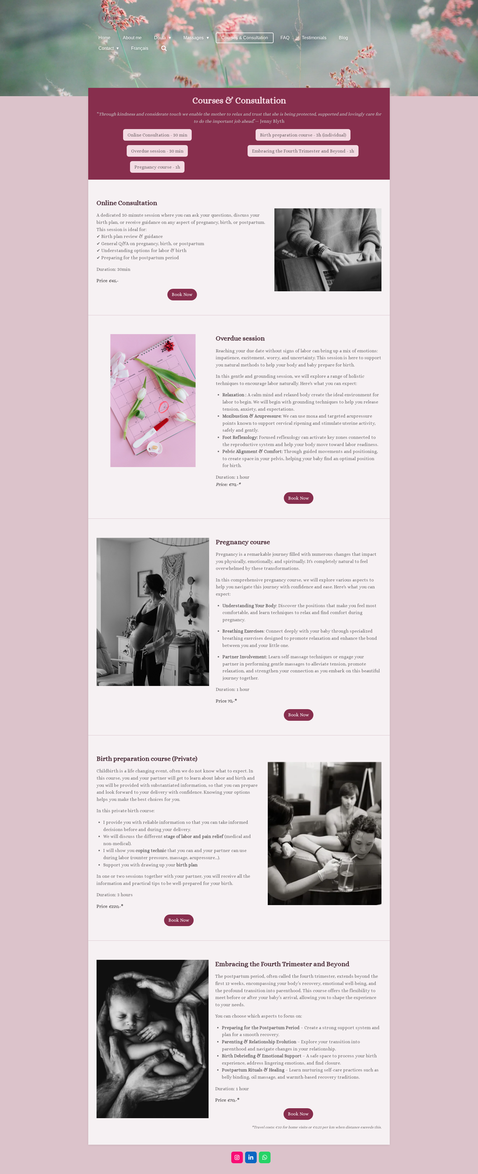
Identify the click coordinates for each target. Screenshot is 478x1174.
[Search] (163, 48)
